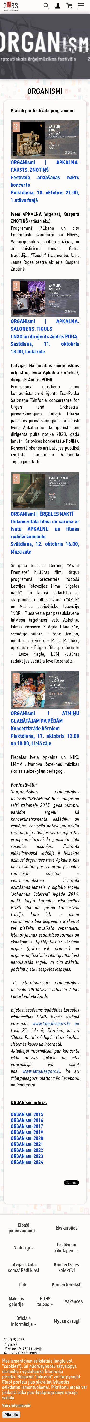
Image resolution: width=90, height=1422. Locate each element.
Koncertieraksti (67, 1284)
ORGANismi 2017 (27, 1126)
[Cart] (69, 6)
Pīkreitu (11, 1415)
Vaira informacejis (16, 1405)
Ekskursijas (67, 1228)
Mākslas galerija (16, 1301)
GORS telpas (43, 1301)
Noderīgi (22, 1247)
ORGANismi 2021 (27, 1144)
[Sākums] (10, 6)
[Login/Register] (58, 6)
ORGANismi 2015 (27, 1114)
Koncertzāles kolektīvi (66, 1267)
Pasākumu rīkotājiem (65, 1247)
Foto (23, 1284)
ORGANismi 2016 (27, 1120)
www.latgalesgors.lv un (55, 1023)
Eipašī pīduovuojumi (22, 1228)
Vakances (74, 1301)
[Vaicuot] (46, 6)
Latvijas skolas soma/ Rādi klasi (23, 1267)
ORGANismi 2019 (27, 1132)
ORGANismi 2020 (27, 1138)
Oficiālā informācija (22, 1321)
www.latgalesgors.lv (41, 1071)
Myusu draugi (66, 1321)
